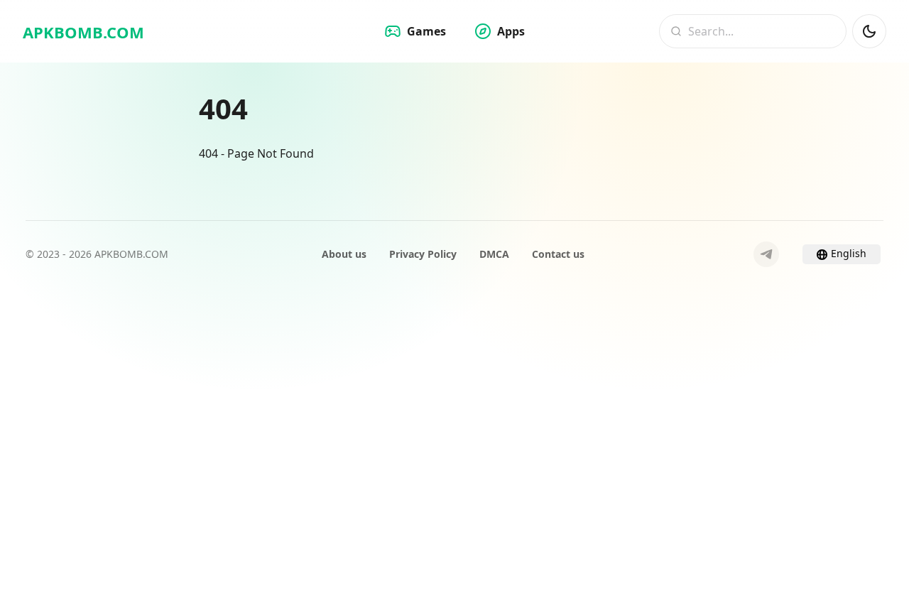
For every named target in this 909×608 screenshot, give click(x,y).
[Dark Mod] (869, 31)
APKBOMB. (83, 32)
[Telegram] (766, 254)
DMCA (494, 254)
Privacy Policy (423, 254)
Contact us (558, 254)
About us (344, 254)
